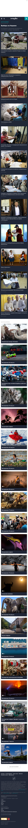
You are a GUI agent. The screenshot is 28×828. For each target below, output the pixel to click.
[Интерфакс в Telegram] (4, 814)
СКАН (2, 809)
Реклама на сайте (4, 774)
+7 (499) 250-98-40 (6, 793)
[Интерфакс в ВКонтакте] (6, 814)
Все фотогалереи (14, 766)
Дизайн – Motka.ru (4, 824)
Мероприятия (11, 774)
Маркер (2, 803)
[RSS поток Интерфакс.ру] (8, 814)
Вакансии (21, 773)
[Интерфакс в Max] (10, 814)
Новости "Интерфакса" (5, 808)
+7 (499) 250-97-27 (15, 793)
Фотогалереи (5, 22)
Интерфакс (14, 18)
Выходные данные (4, 822)
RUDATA (2, 810)
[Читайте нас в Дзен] (2, 814)
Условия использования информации (8, 821)
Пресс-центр (15, 773)
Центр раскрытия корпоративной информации (9, 811)
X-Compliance (3, 801)
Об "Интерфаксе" (9, 773)
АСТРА (2, 804)
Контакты (3, 773)
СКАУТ (2, 802)
